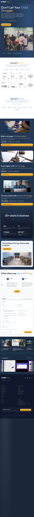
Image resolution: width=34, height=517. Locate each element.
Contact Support (14, 419)
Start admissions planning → (7, 206)
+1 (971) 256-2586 (20, 403)
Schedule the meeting (6, 24)
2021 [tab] (6, 69)
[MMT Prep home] (5, 2)
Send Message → (28, 334)
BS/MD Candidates (20, 392)
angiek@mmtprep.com (5, 334)
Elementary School (4, 390)
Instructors (2, 403)
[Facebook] (27, 380)
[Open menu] (32, 2)
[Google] (25, 380)
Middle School (3, 391)
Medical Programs (20, 396)
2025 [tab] (27, 69)
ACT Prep (2, 396)
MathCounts (3, 399)
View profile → (29, 360)
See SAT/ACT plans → (6, 177)
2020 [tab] (3, 100)
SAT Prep (2, 395)
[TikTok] (32, 380)
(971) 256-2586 (10, 334)
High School (3, 392)
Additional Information (5, 323)
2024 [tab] (22, 69)
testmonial (17, 293)
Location (2, 404)
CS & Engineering (20, 395)
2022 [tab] (11, 69)
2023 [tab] (16, 69)
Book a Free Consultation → (25, 412)
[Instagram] (29, 380)
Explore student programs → (7, 147)
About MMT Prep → (7, 251)
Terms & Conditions (4, 419)
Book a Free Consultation (21, 407)
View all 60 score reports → (17, 96)
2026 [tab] (16, 102)
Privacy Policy (9, 419)
